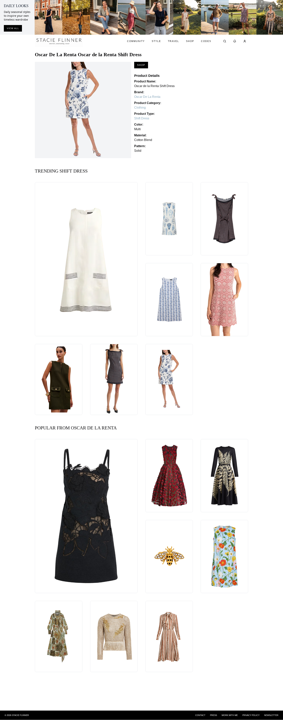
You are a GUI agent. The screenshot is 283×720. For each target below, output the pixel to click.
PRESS (213, 715)
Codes (206, 41)
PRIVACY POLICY (251, 715)
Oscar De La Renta (147, 96)
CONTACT (200, 715)
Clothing (140, 107)
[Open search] (224, 41)
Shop (190, 41)
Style (156, 41)
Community (136, 41)
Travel (173, 41)
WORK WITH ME (230, 715)
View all (13, 28)
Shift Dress (141, 118)
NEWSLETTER (271, 715)
